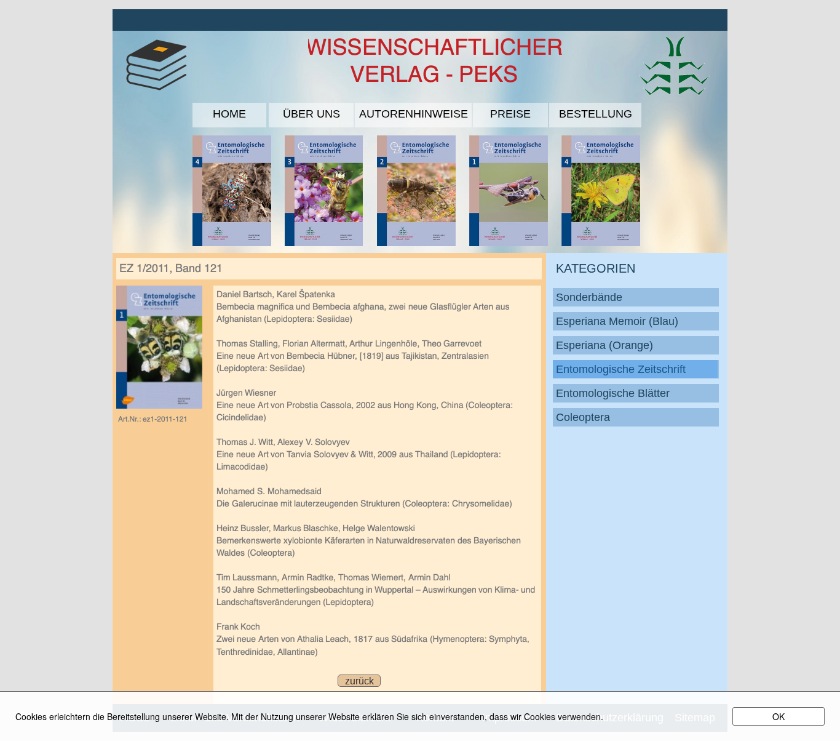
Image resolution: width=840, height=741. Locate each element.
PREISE (510, 114)
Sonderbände (589, 297)
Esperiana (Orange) (604, 345)
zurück (359, 681)
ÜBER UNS (311, 114)
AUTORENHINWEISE (413, 114)
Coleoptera (583, 417)
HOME (229, 114)
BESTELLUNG (595, 114)
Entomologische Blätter (613, 393)
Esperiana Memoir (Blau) (617, 321)
